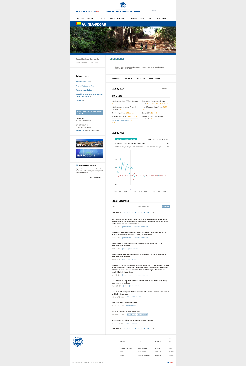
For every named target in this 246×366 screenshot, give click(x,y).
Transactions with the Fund (84, 90)
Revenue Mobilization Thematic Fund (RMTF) (124, 302)
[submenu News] (136, 18)
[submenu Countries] (107, 18)
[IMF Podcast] (86, 11)
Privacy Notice (159, 338)
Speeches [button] (134, 323)
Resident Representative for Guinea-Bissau (89, 112)
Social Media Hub (142, 348)
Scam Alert (158, 352)
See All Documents (154, 78)
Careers (157, 345)
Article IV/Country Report (120, 120)
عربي (170, 338)
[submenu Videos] (145, 18)
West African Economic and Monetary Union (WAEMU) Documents (89, 95)
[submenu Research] (94, 18)
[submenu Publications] (168, 18)
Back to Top (164, 89)
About (79, 19)
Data (151, 19)
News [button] (124, 249)
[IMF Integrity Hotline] (91, 11)
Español (171, 355)
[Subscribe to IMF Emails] (89, 11)
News (133, 19)
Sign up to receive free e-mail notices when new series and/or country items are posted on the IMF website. (89, 171)
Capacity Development (118, 19)
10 (148, 212)
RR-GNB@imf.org (85, 127)
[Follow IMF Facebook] (75, 11)
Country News (116, 78)
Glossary (157, 348)
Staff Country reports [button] (141, 227)
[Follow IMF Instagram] (79, 11)
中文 (170, 341)
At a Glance (128, 78)
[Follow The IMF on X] (73, 11)
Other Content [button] (131, 306)
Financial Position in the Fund (85, 86)
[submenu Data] (154, 18)
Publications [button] (127, 227)
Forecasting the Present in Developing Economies (126, 311)
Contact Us (79, 100)
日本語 (170, 348)
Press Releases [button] (133, 249)
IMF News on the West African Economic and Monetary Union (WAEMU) (132, 320)
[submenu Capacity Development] (127, 18)
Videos (142, 19)
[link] (111, 59)
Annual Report (142, 352)
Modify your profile (95, 177)
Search (165, 206)
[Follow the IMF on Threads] (81, 11)
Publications (162, 19)
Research (90, 19)
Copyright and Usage (144, 355)
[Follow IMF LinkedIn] (77, 11)
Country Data (140, 78)
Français (171, 345)
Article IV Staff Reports (83, 81)
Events (122, 355)
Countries (102, 19)
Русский (171, 352)
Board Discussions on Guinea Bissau (87, 63)
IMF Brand (158, 355)
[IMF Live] (170, 362)
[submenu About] (83, 18)
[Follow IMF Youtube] (84, 11)
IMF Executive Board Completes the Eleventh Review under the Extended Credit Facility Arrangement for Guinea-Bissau (137, 244)
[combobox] (123, 206)
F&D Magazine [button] (142, 314)
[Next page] (153, 212)
